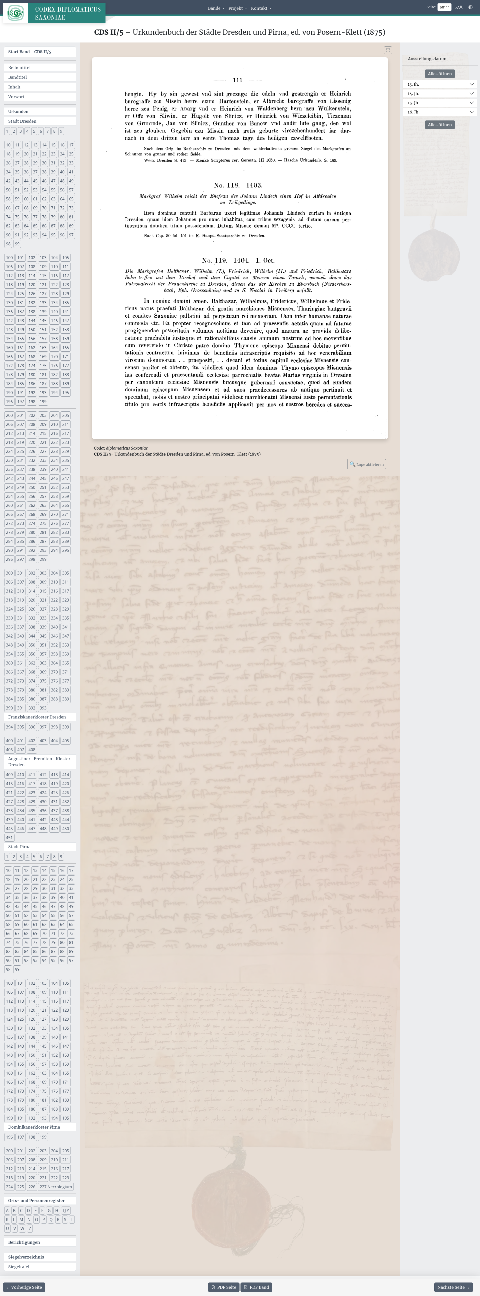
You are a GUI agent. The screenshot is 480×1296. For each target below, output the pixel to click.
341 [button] (65, 627)
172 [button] (9, 365)
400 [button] (9, 740)
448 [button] (43, 828)
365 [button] (65, 663)
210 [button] (54, 424)
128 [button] (54, 293)
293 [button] (43, 550)
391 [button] (20, 708)
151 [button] (43, 329)
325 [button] (20, 609)
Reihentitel (19, 67)
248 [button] (9, 487)
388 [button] (54, 699)
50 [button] (8, 190)
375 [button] (43, 681)
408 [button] (31, 749)
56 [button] (62, 190)
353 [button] (65, 645)
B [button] (14, 1210)
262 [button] (31, 505)
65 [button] (71, 199)
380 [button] (31, 690)
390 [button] (9, 708)
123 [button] (65, 284)
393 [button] (43, 708)
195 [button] (65, 392)
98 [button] (8, 244)
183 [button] (65, 374)
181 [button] (43, 374)
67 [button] (17, 208)
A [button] (7, 1210)
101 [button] (20, 257)
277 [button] (65, 523)
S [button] (65, 1219)
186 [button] (31, 383)
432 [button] (65, 801)
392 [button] (31, 708)
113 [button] (20, 275)
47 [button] (53, 181)
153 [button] (65, 329)
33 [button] (71, 163)
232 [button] (31, 460)
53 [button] (35, 190)
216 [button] (54, 433)
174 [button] (31, 365)
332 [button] (31, 618)
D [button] (28, 1210)
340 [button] (54, 627)
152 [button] (54, 329)
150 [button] (31, 329)
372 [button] (9, 681)
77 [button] (35, 217)
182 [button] (54, 374)
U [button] (7, 1228)
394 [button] (9, 727)
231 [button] (20, 460)
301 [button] (20, 573)
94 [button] (44, 235)
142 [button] (9, 320)
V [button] (15, 1228)
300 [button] (9, 573)
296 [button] (9, 559)
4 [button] (27, 131)
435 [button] (31, 810)
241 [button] (65, 469)
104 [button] (54, 257)
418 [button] (43, 783)
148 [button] (9, 329)
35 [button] (17, 172)
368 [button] (31, 672)
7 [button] (47, 131)
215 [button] (43, 433)
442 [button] (43, 819)
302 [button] (31, 573)
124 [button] (9, 293)
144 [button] (31, 320)
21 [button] (35, 154)
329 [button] (65, 609)
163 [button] (43, 347)
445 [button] (9, 828)
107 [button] (20, 266)
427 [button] (9, 801)
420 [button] (65, 783)
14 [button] (44, 145)
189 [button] (65, 383)
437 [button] (54, 810)
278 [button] (9, 532)
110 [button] (54, 266)
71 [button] (53, 208)
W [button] (22, 1228)
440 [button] (20, 819)
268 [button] (31, 514)
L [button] (14, 1219)
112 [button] (9, 275)
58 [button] (8, 199)
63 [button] (53, 199)
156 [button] (31, 338)
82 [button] (8, 226)
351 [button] (43, 645)
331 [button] (20, 618)
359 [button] (65, 654)
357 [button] (43, 654)
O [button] (36, 1219)
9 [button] (61, 131)
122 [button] (54, 284)
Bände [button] (215, 8)
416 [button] (20, 783)
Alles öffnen (440, 73)
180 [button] (31, 374)
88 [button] (62, 226)
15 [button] (53, 145)
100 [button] (9, 257)
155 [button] (20, 338)
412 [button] (43, 774)
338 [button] (31, 627)
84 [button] (26, 226)
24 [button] (62, 154)
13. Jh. (413, 84)
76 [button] (26, 217)
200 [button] (9, 415)
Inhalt (14, 86)
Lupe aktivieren (367, 464)
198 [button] (31, 401)
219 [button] (20, 442)
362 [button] (31, 663)
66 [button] (8, 208)
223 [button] (65, 442)
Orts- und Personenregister (36, 1200)
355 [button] (20, 654)
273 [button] (20, 523)
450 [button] (65, 828)
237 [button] (20, 469)
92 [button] (26, 235)
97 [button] (71, 235)
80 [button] (62, 217)
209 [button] (43, 424)
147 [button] (65, 320)
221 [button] (43, 442)
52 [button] (26, 190)
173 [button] (20, 365)
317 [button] (65, 591)
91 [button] (17, 235)
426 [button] (65, 792)
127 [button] (43, 293)
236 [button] (9, 469)
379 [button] (20, 690)
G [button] (49, 1210)
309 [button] (43, 582)
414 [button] (65, 774)
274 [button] (31, 523)
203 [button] (43, 415)
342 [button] (9, 636)
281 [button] (43, 532)
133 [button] (43, 302)
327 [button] (43, 609)
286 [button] (31, 541)
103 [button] (43, 257)
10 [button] (8, 145)
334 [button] (54, 618)
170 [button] (54, 356)
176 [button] (54, 365)
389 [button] (65, 699)
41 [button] (71, 172)
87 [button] (53, 226)
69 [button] (35, 208)
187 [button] (43, 383)
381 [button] (43, 690)
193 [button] (43, 392)
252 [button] (54, 487)
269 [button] (43, 514)
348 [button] (9, 645)
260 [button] (9, 505)
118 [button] (9, 284)
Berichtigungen (24, 1242)
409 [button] (9, 774)
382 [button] (54, 690)
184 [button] (9, 383)
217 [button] (65, 433)
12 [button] (26, 145)
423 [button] (31, 792)
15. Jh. (413, 102)
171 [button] (65, 356)
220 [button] (31, 442)
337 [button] (20, 627)
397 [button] (43, 727)
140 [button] (54, 311)
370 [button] (54, 672)
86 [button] (44, 226)
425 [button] (54, 792)
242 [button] (9, 478)
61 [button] (35, 199)
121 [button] (43, 284)
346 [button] (54, 636)
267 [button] (20, 514)
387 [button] (43, 699)
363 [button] (43, 663)
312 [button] (9, 591)
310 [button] (54, 582)
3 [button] (21, 131)
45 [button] (35, 181)
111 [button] (65, 266)
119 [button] (20, 284)
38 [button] (44, 172)
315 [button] (43, 591)
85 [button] (35, 226)
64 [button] (62, 199)
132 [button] (31, 302)
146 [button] (54, 320)
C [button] (21, 1210)
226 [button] (31, 451)
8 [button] (54, 131)
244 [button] (31, 478)
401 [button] (20, 740)
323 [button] (65, 600)
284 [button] (9, 541)
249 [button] (20, 487)
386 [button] (31, 699)
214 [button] (31, 433)
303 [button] (43, 573)
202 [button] (31, 415)
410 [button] (20, 774)
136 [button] (9, 311)
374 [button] (31, 681)
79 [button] (53, 217)
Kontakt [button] (259, 8)
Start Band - (29, 51)
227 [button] (43, 451)
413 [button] (54, 774)
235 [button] (65, 460)
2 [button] (14, 131)
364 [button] (54, 663)
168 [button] (31, 356)
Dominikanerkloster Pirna (34, 1127)
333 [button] (43, 618)
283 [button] (65, 532)
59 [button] (17, 199)
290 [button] (9, 550)
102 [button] (31, 257)
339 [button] (43, 627)
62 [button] (44, 199)
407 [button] (20, 749)
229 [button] (65, 451)
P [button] (43, 1219)
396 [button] (31, 727)
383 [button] (65, 690)
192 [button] (31, 392)
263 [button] (43, 505)
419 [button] (54, 783)
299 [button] (43, 559)
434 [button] (20, 810)
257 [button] (43, 496)
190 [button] (9, 392)
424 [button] (43, 792)
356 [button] (31, 654)
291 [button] (20, 550)
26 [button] (8, 163)
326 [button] (31, 609)
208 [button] (31, 424)
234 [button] (54, 460)
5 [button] (34, 131)
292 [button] (31, 550)
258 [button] (54, 496)
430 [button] (43, 801)
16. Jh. (414, 111)
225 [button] (20, 451)
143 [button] (20, 320)
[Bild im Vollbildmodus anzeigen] (388, 50)
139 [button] (43, 311)
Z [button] (30, 1228)
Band (259, 1287)
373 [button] (20, 681)
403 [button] (43, 740)
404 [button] (54, 740)
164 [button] (54, 347)
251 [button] (43, 487)
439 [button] (9, 819)
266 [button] (9, 514)
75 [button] (17, 217)
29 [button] (35, 163)
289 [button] (65, 541)
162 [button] (31, 347)
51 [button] (17, 190)
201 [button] (20, 415)
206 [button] (9, 424)
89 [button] (71, 226)
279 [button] (20, 532)
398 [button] (54, 727)
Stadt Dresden (22, 121)
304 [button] (54, 573)
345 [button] (43, 636)
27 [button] (17, 163)
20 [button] (26, 154)
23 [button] (53, 154)
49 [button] (71, 181)
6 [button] (41, 131)
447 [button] (31, 828)
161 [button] (20, 347)
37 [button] (35, 172)
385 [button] (20, 699)
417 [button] (31, 783)
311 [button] (65, 582)
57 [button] (71, 190)
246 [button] (54, 478)
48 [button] (62, 181)
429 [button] (31, 801)
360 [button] (9, 663)
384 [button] (9, 699)
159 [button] (65, 338)
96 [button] (62, 235)
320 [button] (31, 600)
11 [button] (17, 145)
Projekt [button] (236, 8)
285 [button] (20, 541)
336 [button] (9, 627)
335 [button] (65, 618)
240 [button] (54, 469)
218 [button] (9, 442)
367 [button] (20, 672)
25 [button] (71, 154)
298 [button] (31, 559)
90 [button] (8, 235)
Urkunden (18, 111)
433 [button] (9, 810)
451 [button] (9, 837)
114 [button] (31, 275)
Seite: (431, 7)
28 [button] (26, 163)
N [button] (29, 1219)
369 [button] (43, 672)
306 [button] (9, 582)
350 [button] (31, 645)
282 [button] (54, 532)
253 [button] (65, 487)
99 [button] (17, 244)
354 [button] (9, 654)
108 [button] (31, 266)
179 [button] (20, 374)
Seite (226, 1287)
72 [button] (62, 208)
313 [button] (20, 591)
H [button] (56, 1210)
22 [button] (44, 154)
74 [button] (8, 217)
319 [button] (20, 600)
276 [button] (54, 523)
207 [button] (20, 424)
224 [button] (9, 451)
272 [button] (9, 523)
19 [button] (17, 154)
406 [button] (9, 749)
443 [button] (54, 819)
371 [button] (65, 672)
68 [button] (26, 208)
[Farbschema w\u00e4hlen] (470, 7)
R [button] (58, 1219)
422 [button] (20, 792)
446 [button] (20, 828)
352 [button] (54, 645)
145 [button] (43, 320)
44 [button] (26, 181)
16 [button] (62, 145)
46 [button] (44, 181)
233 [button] (43, 460)
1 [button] (7, 131)
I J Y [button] (66, 1210)
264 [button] (54, 505)
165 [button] (65, 347)
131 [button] (20, 302)
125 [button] (20, 293)
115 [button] (43, 275)
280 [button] (31, 532)
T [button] (72, 1219)
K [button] (7, 1219)
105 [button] (65, 257)
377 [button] (65, 681)
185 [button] (20, 383)
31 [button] (53, 163)
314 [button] (31, 591)
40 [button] (62, 172)
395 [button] (20, 727)
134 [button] (54, 302)
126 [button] (31, 293)
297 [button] (20, 559)
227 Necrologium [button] (56, 1187)
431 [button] (54, 801)
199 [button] (43, 401)
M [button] (21, 1219)
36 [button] (26, 172)
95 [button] (53, 235)
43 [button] (17, 181)
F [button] (42, 1210)
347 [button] (65, 636)
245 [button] (43, 478)
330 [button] (9, 618)
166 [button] (9, 356)
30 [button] (44, 163)
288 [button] (54, 541)
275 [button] (43, 523)
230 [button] (9, 460)
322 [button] (54, 600)
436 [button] (43, 810)
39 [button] (53, 172)
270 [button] (54, 514)
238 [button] (31, 469)
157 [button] (43, 338)
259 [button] (65, 496)
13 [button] (35, 145)
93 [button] (35, 235)
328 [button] (54, 609)
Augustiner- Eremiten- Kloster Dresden (39, 761)
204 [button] (54, 415)
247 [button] (65, 478)
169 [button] (43, 356)
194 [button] (54, 392)
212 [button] (9, 433)
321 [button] (43, 600)
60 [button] (26, 199)
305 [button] (65, 573)
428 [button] (20, 801)
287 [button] (43, 541)
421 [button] (9, 792)
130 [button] (9, 302)
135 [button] (65, 302)
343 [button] (20, 636)
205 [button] (65, 415)
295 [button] (65, 550)
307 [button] (20, 582)
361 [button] (20, 663)
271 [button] (65, 514)
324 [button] (9, 609)
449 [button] (54, 828)
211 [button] (65, 424)
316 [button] (54, 591)
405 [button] (65, 740)
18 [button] (8, 154)
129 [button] (65, 293)
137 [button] (20, 311)
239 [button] (43, 469)
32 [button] (62, 163)
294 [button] (54, 550)
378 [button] (9, 690)
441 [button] (31, 819)
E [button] (35, 1210)
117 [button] (65, 275)
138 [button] (31, 311)
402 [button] (31, 740)
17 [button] (71, 145)
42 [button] (8, 181)
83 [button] (17, 226)
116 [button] (54, 275)
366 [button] (9, 672)
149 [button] (20, 329)
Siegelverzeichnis (26, 1257)
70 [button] (44, 208)
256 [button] (31, 496)
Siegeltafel (18, 1266)
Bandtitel (17, 77)
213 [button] (20, 433)
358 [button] (54, 654)
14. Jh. (413, 93)
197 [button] (20, 401)
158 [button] (54, 338)
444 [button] (65, 819)
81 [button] (71, 217)
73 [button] (71, 208)
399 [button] (65, 727)
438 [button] (65, 810)
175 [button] (43, 365)
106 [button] (9, 266)
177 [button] (65, 365)
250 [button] (31, 487)
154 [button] (9, 338)
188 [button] (54, 383)
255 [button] (20, 496)
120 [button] (31, 284)
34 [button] (8, 172)
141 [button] (65, 311)
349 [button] (20, 645)
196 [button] (9, 401)
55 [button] (53, 190)
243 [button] (20, 478)
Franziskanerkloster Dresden (37, 716)
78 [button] (44, 217)
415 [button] (9, 783)
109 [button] (43, 266)
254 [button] (9, 496)
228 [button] (54, 451)
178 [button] (9, 374)
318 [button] (9, 600)
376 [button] (54, 681)
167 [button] (20, 356)
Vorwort (16, 96)
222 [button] (54, 442)
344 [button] (31, 636)
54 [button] (44, 190)
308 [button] (31, 582)
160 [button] (9, 347)
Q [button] (51, 1219)
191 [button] (20, 392)
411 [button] (31, 774)
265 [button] (65, 505)
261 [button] (20, 505)
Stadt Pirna (19, 846)
